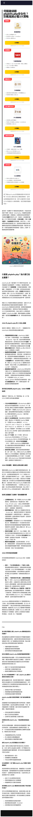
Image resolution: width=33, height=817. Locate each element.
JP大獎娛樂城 (17, 117)
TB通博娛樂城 (17, 61)
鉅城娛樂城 (17, 32)
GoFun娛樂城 (17, 146)
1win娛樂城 (17, 176)
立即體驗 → (17, 42)
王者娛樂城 (17, 90)
